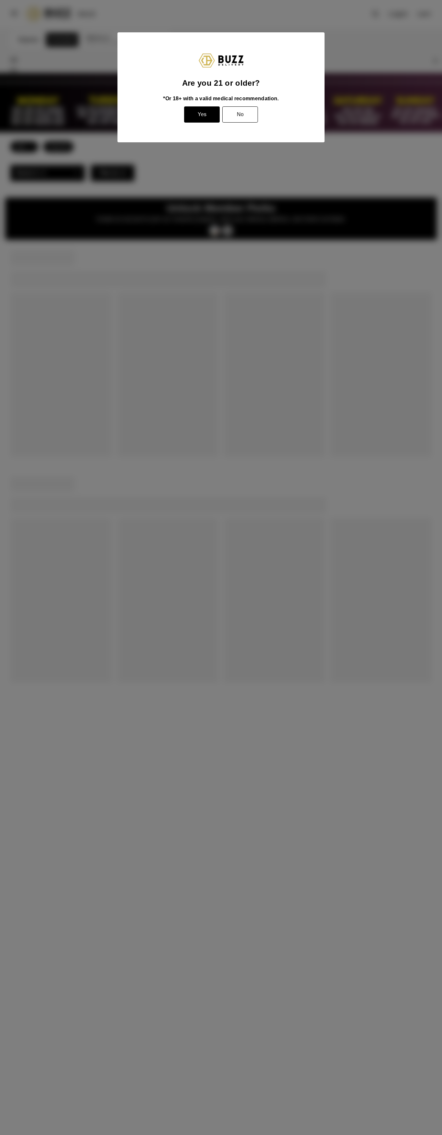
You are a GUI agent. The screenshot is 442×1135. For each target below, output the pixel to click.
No (240, 114)
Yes (202, 114)
